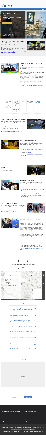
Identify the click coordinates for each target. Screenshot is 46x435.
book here (29, 152)
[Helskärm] (43, 280)
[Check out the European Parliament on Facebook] (18, 261)
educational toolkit (30, 154)
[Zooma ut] (43, 277)
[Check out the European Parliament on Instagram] (27, 261)
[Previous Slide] (4, 375)
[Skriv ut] (43, 283)
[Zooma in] (43, 275)
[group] (21, 285)
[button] (21, 283)
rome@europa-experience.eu (11, 285)
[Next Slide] (42, 375)
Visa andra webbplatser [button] (39, 1)
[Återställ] (43, 272)
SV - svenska (3, 1)
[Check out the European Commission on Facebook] (18, 268)
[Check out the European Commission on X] (23, 268)
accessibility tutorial (38, 154)
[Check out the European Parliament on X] (23, 261)
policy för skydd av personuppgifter (35, 431)
